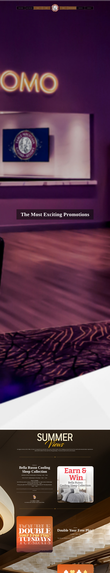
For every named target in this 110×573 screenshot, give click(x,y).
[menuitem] (20, 8)
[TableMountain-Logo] (55, 14)
